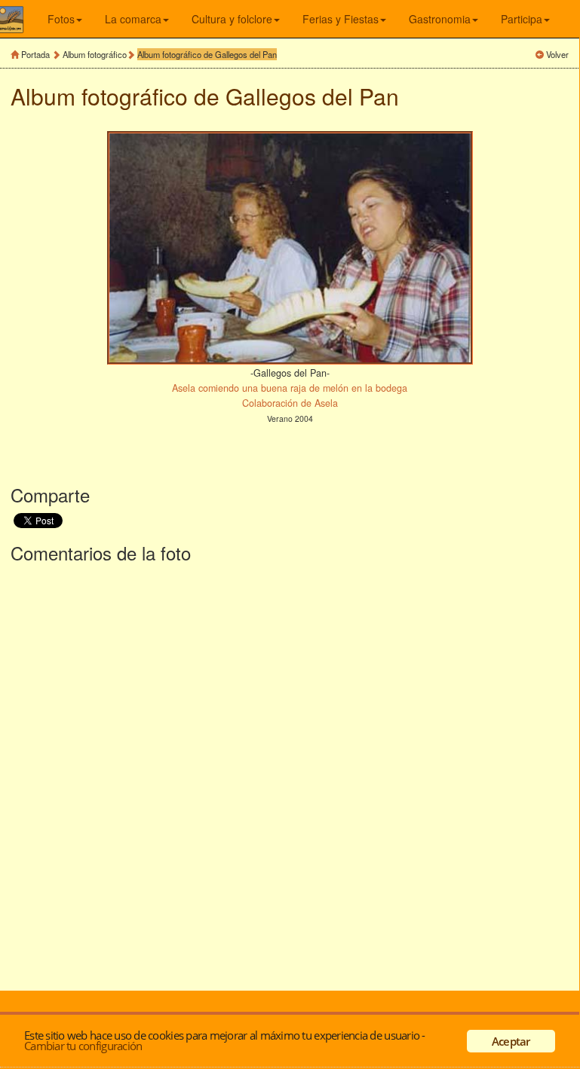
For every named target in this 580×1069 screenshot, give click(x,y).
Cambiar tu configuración (83, 1045)
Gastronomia (440, 18)
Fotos (61, 18)
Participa (521, 18)
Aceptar (511, 1041)
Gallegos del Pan (312, 96)
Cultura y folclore (232, 18)
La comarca (133, 18)
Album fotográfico (95, 54)
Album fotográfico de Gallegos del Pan (207, 54)
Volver (557, 54)
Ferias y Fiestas (340, 18)
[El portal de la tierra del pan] (21, 19)
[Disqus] (290, 773)
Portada (35, 54)
